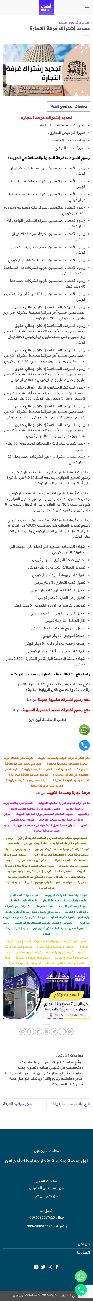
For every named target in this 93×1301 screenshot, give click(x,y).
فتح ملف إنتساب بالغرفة (71, 1104)
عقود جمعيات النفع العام (25, 895)
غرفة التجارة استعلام (28, 952)
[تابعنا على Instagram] (50, 1267)
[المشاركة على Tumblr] (30, 1031)
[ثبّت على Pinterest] (46, 1031)
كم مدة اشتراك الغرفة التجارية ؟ (28, 774)
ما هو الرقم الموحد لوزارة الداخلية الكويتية (64, 803)
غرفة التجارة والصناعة (59, 952)
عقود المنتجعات (44, 906)
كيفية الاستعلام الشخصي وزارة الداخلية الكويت (44, 814)
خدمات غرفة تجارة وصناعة (74, 22)
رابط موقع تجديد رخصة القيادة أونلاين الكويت (32, 911)
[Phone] (81, 1290)
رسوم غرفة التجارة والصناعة (33, 957)
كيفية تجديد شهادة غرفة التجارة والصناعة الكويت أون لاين (52, 838)
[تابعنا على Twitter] (43, 1267)
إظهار (54, 106)
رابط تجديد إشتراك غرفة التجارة (70, 917)
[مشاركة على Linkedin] (38, 1031)
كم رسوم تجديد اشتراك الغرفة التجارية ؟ (46, 769)
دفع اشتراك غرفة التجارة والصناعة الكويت (64, 758)
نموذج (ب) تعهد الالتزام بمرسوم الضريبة (49, 882)
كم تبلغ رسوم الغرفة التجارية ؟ (71, 780)
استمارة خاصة (63, 871)
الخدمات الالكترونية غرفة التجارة (56, 946)
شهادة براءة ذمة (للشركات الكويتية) (66, 895)
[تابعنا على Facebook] (57, 1267)
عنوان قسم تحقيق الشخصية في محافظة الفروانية (44, 825)
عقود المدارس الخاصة (24, 900)
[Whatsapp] (81, 1276)
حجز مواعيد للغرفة (17, 1104)
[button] (87, 7)
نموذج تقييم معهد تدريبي (33, 860)
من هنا (32, 699)
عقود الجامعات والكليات (73, 906)
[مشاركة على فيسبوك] (62, 1031)
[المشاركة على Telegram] (23, 1031)
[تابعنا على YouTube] (36, 1267)
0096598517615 (42, 1217)
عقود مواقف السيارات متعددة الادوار (65, 900)
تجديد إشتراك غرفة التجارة (46, 785)
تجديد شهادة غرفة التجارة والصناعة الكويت (60, 941)
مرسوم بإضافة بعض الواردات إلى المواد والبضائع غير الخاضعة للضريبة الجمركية (48, 876)
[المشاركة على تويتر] (54, 1031)
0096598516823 (39, 1226)
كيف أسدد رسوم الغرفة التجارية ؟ (26, 780)
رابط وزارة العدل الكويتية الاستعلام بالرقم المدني (43, 922)
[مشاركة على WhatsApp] (70, 1031)
